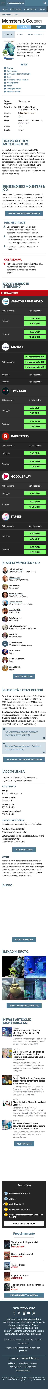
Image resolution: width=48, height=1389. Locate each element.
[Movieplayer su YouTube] (28, 1313)
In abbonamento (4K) (35, 367)
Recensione (12, 71)
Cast (9, 77)
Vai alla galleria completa (24, 1005)
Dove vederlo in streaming (19, 74)
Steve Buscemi (16, 593)
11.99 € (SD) (35, 332)
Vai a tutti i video (24, 939)
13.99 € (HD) (35, 337)
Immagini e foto (14, 88)
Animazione (23, 113)
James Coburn (15, 602)
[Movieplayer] (24, 1308)
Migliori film (30, 9)
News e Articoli (35, 34)
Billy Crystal (14, 577)
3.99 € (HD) (35, 323)
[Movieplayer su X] (19, 1313)
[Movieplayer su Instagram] (24, 1313)
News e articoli (13, 91)
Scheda (8, 34)
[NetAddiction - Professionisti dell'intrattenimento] (30, 1358)
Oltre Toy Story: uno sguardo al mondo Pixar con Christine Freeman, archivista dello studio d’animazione (29, 1055)
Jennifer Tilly (15, 610)
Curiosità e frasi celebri (17, 80)
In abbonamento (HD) (35, 362)
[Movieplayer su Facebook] (14, 1313)
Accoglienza (12, 82)
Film (16, 14)
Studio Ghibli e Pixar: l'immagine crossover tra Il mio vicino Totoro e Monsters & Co (29, 1081)
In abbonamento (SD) (35, 356)
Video (20, 34)
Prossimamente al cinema (24, 1295)
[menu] (3, 3)
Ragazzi (32, 113)
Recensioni (15, 9)
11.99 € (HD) (35, 426)
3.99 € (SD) (35, 318)
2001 (20, 116)
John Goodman (16, 569)
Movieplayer (6, 14)
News (4, 9)
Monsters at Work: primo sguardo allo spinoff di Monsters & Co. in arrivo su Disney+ (29, 1126)
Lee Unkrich (23, 123)
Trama (10, 68)
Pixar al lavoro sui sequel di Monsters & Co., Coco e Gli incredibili (26, 1033)
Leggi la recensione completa (24, 213)
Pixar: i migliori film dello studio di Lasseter (29, 1103)
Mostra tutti (24, 1144)
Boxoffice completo (24, 1223)
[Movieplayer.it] (15, 3)
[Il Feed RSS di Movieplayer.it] (33, 1313)
